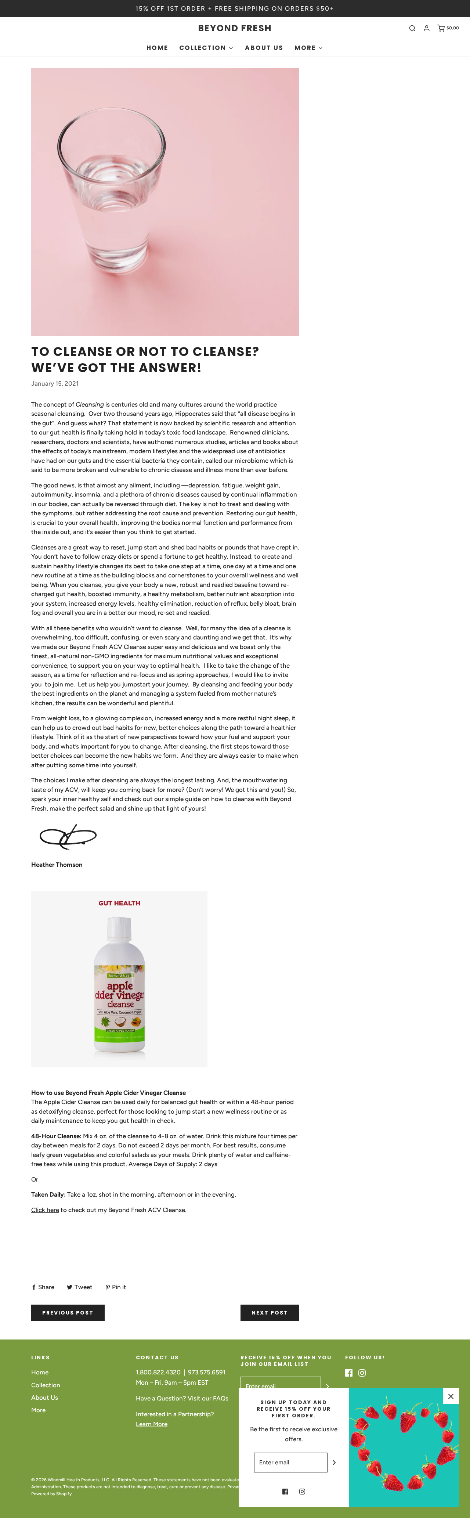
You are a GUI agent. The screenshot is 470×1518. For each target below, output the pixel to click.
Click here (45, 1210)
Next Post (270, 1312)
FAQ (219, 1398)
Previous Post (68, 1312)
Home (157, 47)
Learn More (151, 1424)
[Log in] (426, 28)
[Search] (412, 28)
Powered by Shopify (51, 1493)
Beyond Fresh (235, 28)
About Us (264, 47)
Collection (45, 1385)
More (38, 1410)
